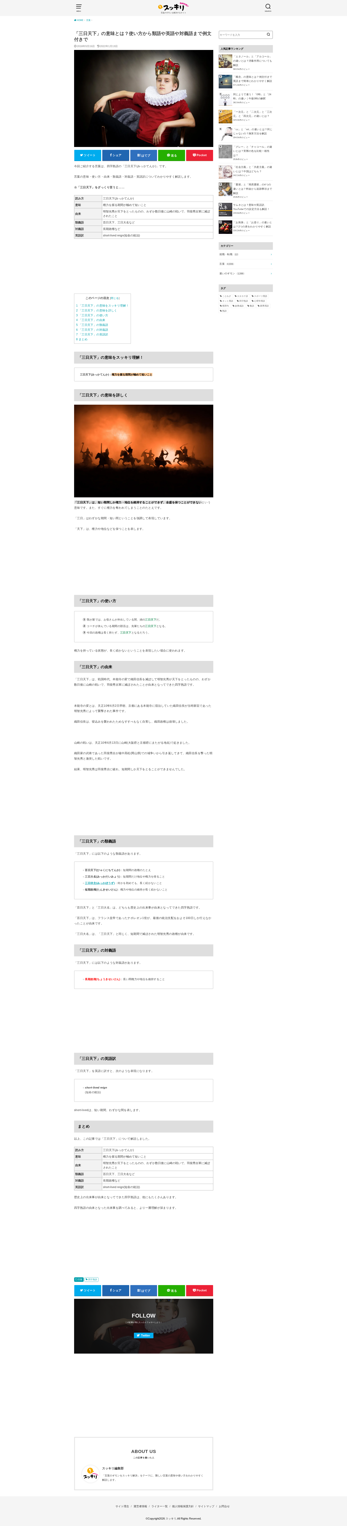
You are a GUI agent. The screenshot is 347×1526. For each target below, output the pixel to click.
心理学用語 (259, 301)
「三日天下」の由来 (90, 320)
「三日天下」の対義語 (92, 329)
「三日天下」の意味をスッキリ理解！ (102, 305)
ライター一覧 (159, 1506)
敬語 (252, 306)
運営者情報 (140, 1506)
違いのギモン (231, 273)
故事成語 (239, 306)
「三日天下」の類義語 (92, 324)
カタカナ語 (242, 296)
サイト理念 (122, 1506)
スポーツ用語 (260, 296)
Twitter (145, 1335)
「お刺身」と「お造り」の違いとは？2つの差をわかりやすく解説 (252, 224)
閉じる (115, 298)
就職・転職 (228, 254)
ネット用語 (227, 301)
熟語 (224, 311)
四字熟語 (92, 1279)
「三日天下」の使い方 (92, 315)
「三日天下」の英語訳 (92, 334)
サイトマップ (206, 1506)
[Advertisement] (143, 268)
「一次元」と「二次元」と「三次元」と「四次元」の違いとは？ (252, 114)
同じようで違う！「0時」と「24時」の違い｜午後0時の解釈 (252, 96)
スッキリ (171, 1518)
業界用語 (264, 306)
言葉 (80, 1279)
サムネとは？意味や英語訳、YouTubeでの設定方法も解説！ (251, 207)
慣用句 (225, 306)
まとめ (81, 339)
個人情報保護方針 (183, 1506)
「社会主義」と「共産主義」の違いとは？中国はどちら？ (252, 169)
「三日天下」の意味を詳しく (96, 310)
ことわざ (226, 296)
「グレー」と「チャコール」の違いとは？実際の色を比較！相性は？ (252, 151)
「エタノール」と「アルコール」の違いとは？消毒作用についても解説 (252, 61)
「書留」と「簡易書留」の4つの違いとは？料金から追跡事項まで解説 (252, 189)
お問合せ (224, 1506)
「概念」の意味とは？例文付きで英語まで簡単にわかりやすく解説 (252, 79)
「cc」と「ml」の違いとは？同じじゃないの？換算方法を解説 (252, 131)
